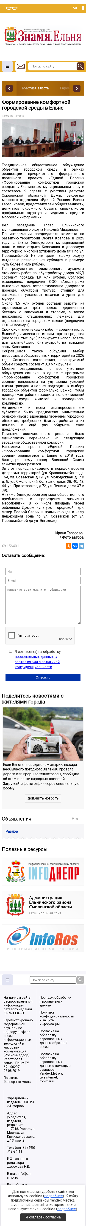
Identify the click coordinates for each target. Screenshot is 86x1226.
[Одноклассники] (68, 546)
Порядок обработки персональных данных (55, 1001)
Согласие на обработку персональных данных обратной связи (53, 1039)
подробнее (53, 1196)
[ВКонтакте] (75, 546)
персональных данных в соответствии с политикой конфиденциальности (37, 662)
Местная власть (35, 88)
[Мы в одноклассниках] (83, 8)
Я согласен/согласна (43, 1217)
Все (76, 818)
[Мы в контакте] (75, 8)
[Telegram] (81, 546)
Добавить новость (43, 798)
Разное (12, 831)
